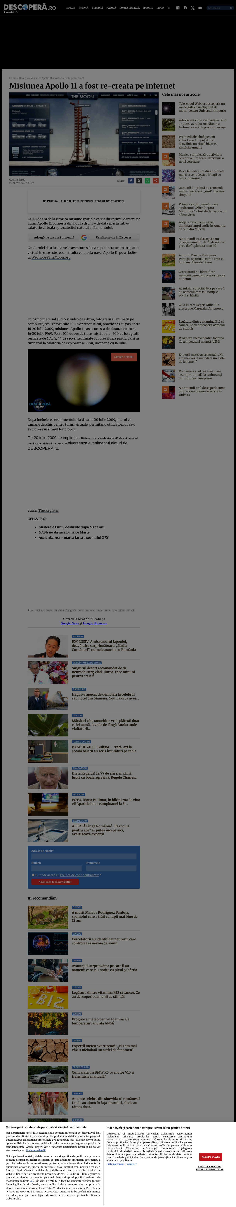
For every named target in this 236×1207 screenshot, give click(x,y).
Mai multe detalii (36, 1150)
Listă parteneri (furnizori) (122, 1163)
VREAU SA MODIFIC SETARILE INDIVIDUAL (209, 1168)
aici (31, 1181)
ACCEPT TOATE (211, 1156)
